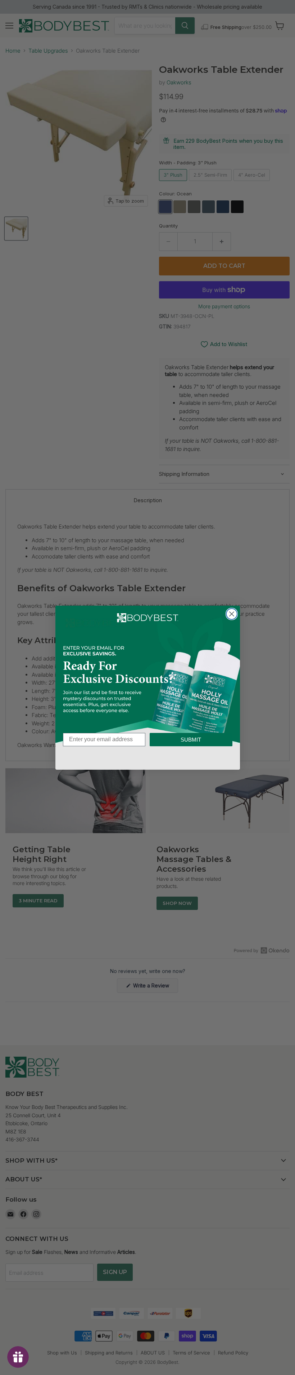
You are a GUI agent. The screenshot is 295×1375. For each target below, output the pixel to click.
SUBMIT (191, 740)
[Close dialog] (231, 614)
